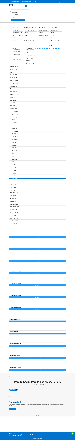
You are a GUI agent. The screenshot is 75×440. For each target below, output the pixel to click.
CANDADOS (52, 35)
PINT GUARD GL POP (13, 158)
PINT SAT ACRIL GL (13, 172)
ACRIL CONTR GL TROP (30, 52)
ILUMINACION (41, 32)
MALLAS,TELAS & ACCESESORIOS (18, 35)
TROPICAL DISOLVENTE (14, 218)
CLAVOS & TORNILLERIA (16, 30)
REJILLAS (26, 35)
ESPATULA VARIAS (13, 85)
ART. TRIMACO (28, 57)
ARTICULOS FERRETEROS (53, 22)
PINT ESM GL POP (13, 145)
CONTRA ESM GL (13, 72)
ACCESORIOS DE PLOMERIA (29, 25)
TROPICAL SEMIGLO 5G (14, 223)
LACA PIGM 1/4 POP (13, 100)
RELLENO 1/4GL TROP (13, 198)
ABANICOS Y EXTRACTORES (43, 24)
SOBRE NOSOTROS (52, 2)
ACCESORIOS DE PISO (16, 49)
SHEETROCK (12, 207)
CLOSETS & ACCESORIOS (17, 52)
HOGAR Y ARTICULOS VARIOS (55, 40)
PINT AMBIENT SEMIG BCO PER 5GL (15, 247)
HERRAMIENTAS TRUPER (14, 94)
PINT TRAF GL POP (13, 181)
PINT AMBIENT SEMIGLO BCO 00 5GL (15, 367)
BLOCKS (14, 29)
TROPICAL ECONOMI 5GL (14, 220)
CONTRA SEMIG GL (13, 75)
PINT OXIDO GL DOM (13, 161)
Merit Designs (40, 438)
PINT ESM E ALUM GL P (14, 144)
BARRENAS (52, 32)
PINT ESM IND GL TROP (14, 150)
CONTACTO (57, 2)
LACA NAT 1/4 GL (12, 97)
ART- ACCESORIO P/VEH (30, 55)
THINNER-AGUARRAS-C (14, 212)
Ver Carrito (18, 20)
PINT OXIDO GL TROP (13, 162)
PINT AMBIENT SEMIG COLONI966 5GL (15, 271)
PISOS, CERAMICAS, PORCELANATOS (18, 59)
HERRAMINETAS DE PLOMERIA (29, 30)
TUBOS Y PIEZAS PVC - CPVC (29, 40)
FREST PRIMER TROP (13, 89)
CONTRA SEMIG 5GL (13, 74)
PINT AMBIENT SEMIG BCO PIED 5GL (15, 259)
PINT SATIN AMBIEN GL (14, 176)
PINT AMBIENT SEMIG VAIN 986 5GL (15, 355)
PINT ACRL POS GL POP (14, 131)
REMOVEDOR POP (13, 201)
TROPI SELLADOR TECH (14, 215)
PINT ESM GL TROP (13, 147)
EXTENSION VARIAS (13, 86)
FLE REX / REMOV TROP (14, 88)
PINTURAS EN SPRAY (13, 189)
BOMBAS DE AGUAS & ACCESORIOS (30, 27)
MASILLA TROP (12, 105)
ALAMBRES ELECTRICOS (42, 29)
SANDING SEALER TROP (14, 204)
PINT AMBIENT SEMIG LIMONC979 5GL (15, 319)
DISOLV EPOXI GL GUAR (14, 80)
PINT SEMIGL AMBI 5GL (13, 178)
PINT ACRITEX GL (13, 130)
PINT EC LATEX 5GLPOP (14, 136)
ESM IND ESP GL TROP (14, 83)
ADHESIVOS (52, 25)
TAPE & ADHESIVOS (13, 209)
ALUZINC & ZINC (15, 27)
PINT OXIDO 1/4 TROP (13, 159)
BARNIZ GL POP (29, 60)
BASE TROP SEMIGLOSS (14, 66)
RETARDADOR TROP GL (14, 203)
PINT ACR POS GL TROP (14, 111)
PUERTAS (14, 61)
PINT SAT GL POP (13, 173)
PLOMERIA (25, 22)
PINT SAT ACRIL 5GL (13, 170)
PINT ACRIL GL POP (13, 125)
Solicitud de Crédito (30, 48)
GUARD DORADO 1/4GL (14, 91)
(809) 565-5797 (16, 14)
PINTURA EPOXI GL (13, 187)
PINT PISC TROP (12, 164)
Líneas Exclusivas (15, 12)
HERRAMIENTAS (53, 38)
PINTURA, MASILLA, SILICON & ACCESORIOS (19, 57)
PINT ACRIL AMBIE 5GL (13, 122)
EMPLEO (61, 2)
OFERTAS (14, 37)
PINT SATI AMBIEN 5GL (13, 175)
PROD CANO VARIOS (13, 195)
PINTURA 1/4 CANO (13, 184)
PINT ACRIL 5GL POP (13, 119)
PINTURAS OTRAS (13, 190)
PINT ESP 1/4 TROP (13, 153)
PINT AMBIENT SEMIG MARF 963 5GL (15, 331)
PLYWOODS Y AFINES (16, 38)
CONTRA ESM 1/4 (13, 71)
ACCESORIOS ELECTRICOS (43, 25)
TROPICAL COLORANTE (14, 217)
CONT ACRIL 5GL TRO (13, 69)
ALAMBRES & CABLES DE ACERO (18, 25)
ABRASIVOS (52, 24)
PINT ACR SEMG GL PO (14, 114)
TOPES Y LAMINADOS (16, 62)
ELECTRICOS (39, 22)
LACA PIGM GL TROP (13, 102)
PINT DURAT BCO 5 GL (13, 133)
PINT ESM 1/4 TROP (13, 142)
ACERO (14, 24)
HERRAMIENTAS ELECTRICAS (43, 30)
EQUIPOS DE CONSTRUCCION (17, 32)
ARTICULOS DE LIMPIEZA (54, 27)
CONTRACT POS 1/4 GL (14, 77)
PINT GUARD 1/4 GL (13, 156)
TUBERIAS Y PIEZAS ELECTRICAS (43, 35)
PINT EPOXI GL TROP (13, 139)
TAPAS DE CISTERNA (28, 37)
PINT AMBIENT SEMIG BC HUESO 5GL (15, 235)
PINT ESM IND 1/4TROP (14, 148)
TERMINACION (14, 48)
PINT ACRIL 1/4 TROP (13, 116)
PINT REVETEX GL (13, 167)
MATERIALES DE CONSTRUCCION (17, 22)
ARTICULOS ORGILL (29, 58)
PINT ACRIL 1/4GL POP (13, 117)
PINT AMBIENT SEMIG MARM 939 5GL (15, 343)
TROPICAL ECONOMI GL (14, 221)
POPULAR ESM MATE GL (14, 192)
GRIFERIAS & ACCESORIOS (17, 54)
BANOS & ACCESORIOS (16, 51)
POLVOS (14, 40)
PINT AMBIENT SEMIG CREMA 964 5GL (15, 295)
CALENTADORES (27, 29)
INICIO (47, 2)
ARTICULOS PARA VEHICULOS (55, 30)
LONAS (52, 43)
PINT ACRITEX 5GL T (13, 128)
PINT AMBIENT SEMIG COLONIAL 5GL (15, 283)
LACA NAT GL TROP (13, 99)
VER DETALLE (12, 389)
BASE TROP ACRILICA (30, 63)
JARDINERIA (52, 42)
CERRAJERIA (52, 37)
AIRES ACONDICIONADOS (42, 27)
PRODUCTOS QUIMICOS (54, 47)
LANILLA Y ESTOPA (13, 103)
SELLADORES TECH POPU (14, 206)
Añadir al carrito (37, 237)
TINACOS (26, 38)
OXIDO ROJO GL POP (13, 108)
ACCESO (64, 2)
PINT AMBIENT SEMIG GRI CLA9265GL (15, 307)
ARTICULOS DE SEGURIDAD (55, 29)
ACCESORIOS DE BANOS (29, 24)
